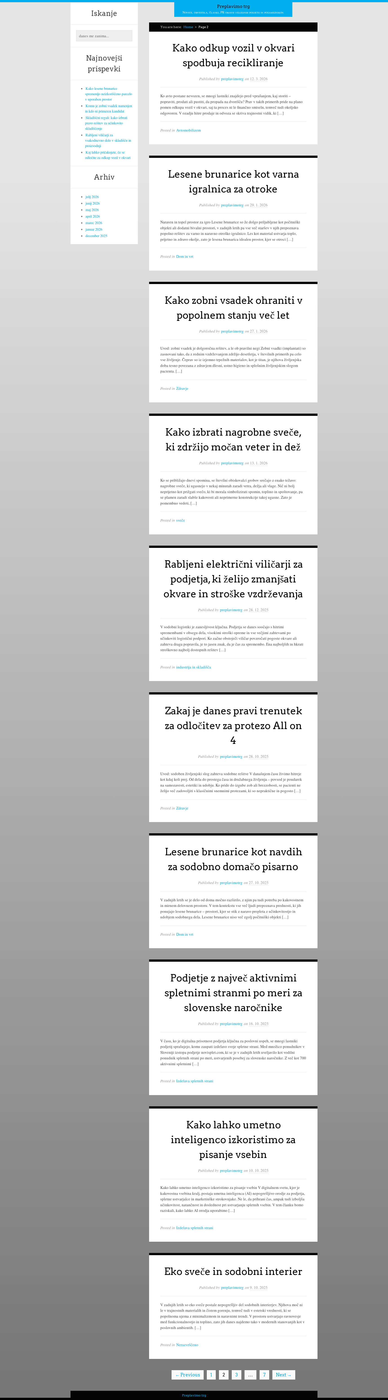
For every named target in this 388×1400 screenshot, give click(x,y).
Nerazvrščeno (187, 1344)
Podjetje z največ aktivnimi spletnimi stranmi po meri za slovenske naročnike (233, 993)
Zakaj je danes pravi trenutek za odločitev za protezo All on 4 (233, 725)
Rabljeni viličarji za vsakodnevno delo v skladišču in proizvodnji (108, 140)
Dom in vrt (184, 256)
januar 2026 (94, 229)
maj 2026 (92, 209)
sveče (180, 520)
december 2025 (96, 235)
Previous (187, 1375)
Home (188, 27)
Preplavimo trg (233, 6)
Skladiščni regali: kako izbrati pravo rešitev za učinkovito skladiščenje (106, 123)
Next (284, 1375)
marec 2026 (94, 222)
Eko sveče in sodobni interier (233, 1271)
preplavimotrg (232, 78)
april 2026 (93, 216)
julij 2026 (92, 196)
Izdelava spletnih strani (194, 1080)
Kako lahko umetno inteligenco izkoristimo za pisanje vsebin (233, 1139)
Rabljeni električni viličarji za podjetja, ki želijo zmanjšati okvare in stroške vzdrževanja (233, 579)
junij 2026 (93, 203)
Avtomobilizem (188, 130)
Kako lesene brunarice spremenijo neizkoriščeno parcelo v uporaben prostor (108, 93)
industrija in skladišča (193, 667)
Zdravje (182, 388)
